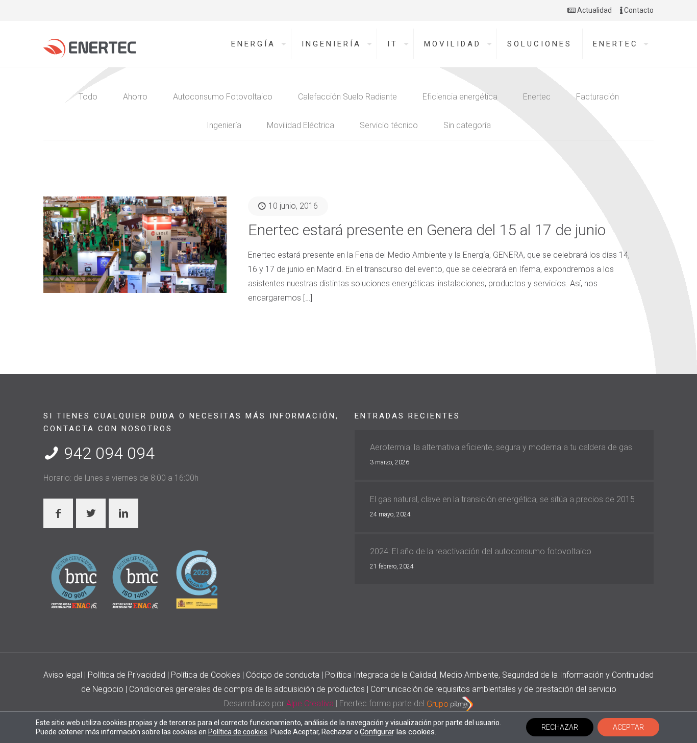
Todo (88, 97)
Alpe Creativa (310, 704)
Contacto (638, 10)
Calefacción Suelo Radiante (347, 97)
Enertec (537, 97)
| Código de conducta (281, 675)
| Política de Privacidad (125, 675)
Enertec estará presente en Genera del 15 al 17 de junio (427, 230)
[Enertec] (89, 45)
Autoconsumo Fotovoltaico (222, 97)
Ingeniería (224, 125)
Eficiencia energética (459, 97)
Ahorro (135, 97)
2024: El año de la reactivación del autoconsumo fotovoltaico (480, 551)
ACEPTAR (628, 727)
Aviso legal (63, 675)
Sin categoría (467, 125)
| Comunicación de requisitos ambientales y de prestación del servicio (491, 689)
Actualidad (594, 10)
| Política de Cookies (204, 675)
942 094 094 (107, 453)
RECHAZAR (559, 727)
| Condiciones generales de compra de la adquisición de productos (246, 689)
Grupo (439, 704)
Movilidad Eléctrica (300, 125)
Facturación (597, 97)
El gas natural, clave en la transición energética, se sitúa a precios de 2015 (502, 499)
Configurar (377, 731)
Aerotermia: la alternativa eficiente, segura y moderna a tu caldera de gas (501, 447)
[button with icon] (58, 513)
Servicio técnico (389, 125)
